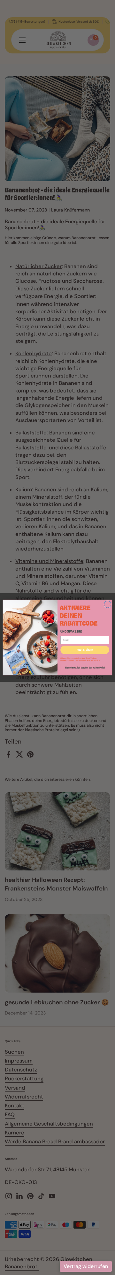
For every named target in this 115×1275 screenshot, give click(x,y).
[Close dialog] (107, 604)
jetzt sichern (85, 650)
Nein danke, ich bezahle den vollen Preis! (84, 667)
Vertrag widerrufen (86, 1266)
